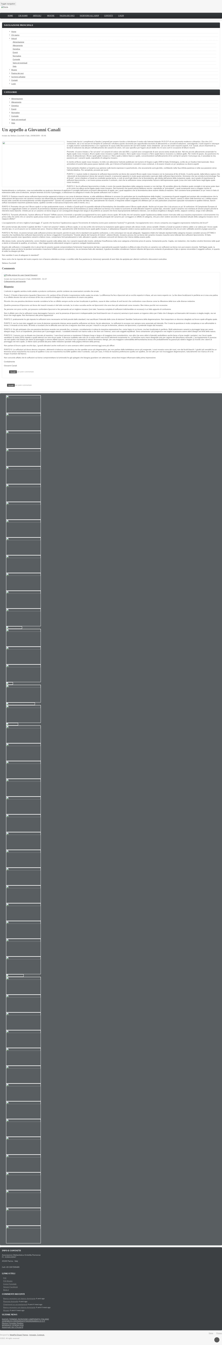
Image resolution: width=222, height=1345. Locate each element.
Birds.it (6, 1290)
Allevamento (18, 45)
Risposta (8, 286)
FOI (4, 1278)
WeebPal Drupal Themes (19, 1335)
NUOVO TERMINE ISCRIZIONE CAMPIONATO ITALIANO (25, 1319)
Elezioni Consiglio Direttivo (12, 1323)
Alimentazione (18, 42)
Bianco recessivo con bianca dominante (19, 1307)
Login (121, 16)
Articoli (37, 16)
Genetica (16, 49)
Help (14, 66)
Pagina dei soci (67, 16)
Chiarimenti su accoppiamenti (15, 1304)
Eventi (15, 52)
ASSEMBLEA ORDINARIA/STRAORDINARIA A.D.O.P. (23, 1321)
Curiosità (16, 59)
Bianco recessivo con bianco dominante (19, 1298)
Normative (17, 56)
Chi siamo (23, 16)
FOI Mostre (7, 1281)
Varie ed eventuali (20, 63)
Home (10, 16)
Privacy (219, 1333)
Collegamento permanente (15, 281)
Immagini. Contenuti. (37, 1335)
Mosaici (6, 1310)
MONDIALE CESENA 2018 (13, 1325)
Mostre (50, 16)
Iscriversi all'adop (89, 16)
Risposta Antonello (10, 1301)
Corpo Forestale (9, 1284)
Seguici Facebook (10, 1287)
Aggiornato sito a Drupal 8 (12, 1327)
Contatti (108, 16)
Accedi (13, 372)
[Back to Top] (216, 1339)
